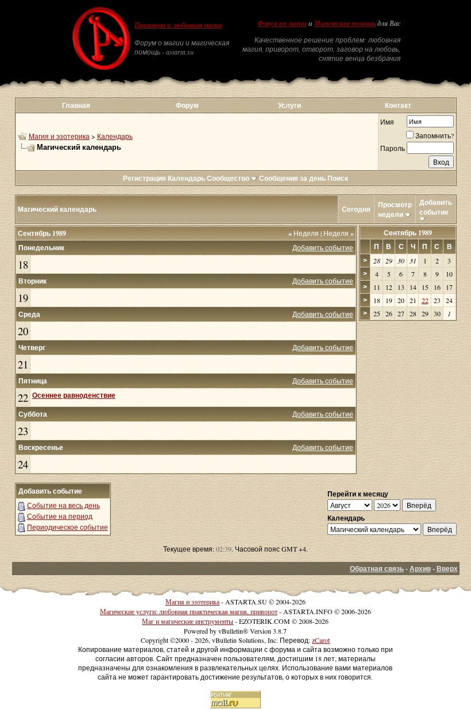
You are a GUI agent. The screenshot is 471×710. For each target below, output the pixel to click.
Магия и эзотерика (59, 136)
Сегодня (356, 209)
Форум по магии (282, 24)
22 (23, 397)
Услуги (289, 105)
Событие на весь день (63, 505)
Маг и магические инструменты (187, 621)
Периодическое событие (67, 526)
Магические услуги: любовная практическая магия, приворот (188, 611)
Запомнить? (434, 135)
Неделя (303, 233)
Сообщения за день (292, 178)
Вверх (447, 568)
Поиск (337, 178)
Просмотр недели (395, 209)
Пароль (392, 148)
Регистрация (144, 178)
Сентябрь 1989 (408, 233)
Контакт (398, 105)
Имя (387, 121)
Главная (76, 105)
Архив (420, 568)
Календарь (115, 136)
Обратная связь (377, 568)
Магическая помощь (345, 24)
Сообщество (228, 178)
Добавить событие (435, 207)
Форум (187, 105)
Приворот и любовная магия (178, 25)
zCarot (321, 640)
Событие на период (59, 516)
